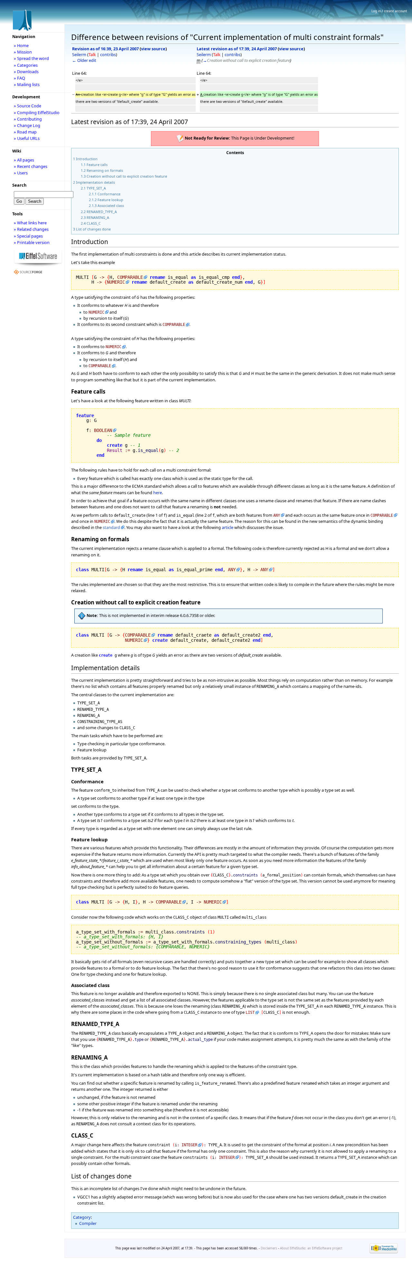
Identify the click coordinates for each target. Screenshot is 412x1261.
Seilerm (79, 54)
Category (82, 1217)
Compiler (88, 1223)
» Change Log (27, 125)
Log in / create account (389, 11)
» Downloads (26, 71)
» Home (21, 45)
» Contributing (28, 119)
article (227, 527)
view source (153, 49)
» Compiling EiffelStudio (37, 112)
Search (19, 185)
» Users (21, 173)
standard (111, 527)
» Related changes (31, 229)
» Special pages (28, 236)
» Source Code (27, 106)
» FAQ (19, 78)
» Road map (25, 132)
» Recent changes (30, 166)
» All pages (24, 160)
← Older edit (84, 60)
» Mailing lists (27, 84)
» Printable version (32, 242)
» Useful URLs (27, 138)
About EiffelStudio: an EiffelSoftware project (311, 1248)
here (157, 492)
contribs (108, 54)
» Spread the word (31, 58)
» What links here (30, 223)
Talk (92, 54)
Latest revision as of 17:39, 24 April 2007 (237, 49)
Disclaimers (269, 1248)
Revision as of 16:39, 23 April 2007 (105, 49)
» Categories (26, 65)
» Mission (23, 52)
